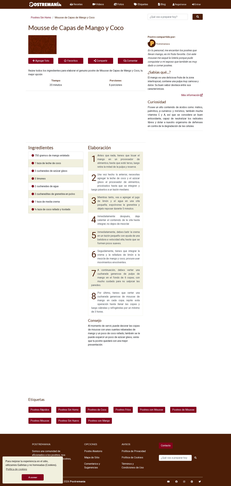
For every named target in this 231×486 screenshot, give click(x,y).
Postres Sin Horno (41, 17)
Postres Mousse (39, 420)
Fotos (120, 4)
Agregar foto (42, 60)
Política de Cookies (132, 457)
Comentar (132, 60)
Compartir (101, 60)
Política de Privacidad (134, 451)
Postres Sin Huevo (68, 420)
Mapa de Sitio (91, 457)
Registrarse (180, 4)
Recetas (77, 4)
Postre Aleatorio (93, 451)
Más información (190, 95)
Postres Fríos (123, 409)
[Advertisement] (85, 117)
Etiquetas (142, 4)
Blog (163, 4)
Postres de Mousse (183, 409)
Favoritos (72, 60)
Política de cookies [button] (16, 469)
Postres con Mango (99, 420)
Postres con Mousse (151, 409)
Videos (99, 4)
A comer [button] (32, 477)
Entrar (197, 4)
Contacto (166, 445)
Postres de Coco (97, 409)
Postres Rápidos (39, 409)
